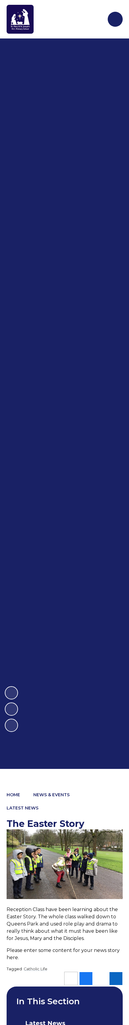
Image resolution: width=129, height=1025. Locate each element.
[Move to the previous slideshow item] (11, 709)
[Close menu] (115, 19)
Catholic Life (35, 969)
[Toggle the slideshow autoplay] (11, 725)
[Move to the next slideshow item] (11, 692)
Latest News (22, 808)
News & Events (51, 794)
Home (13, 794)
